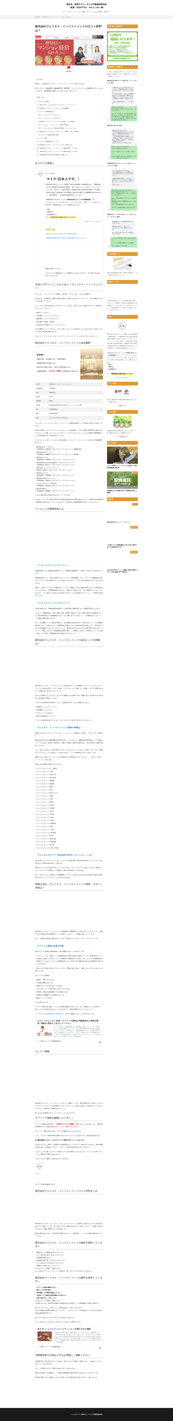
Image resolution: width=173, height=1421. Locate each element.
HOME (38, 17)
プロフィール (72, 11)
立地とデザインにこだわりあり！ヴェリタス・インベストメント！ (57, 105)
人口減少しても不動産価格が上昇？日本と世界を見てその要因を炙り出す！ (122, 561)
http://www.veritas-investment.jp (58, 418)
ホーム (64, 11)
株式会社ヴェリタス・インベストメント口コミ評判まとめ (54, 144)
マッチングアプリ (133, 463)
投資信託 (135, 488)
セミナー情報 (42, 138)
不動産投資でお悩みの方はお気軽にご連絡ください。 (53, 154)
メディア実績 (81, 11)
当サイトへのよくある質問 (94, 11)
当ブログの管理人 (43, 101)
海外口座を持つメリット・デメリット (118, 538)
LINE (36, 1158)
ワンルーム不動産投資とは (46, 111)
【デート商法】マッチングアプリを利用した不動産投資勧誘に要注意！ (122, 482)
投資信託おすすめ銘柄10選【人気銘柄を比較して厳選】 (122, 507)
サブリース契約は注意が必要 (48, 135)
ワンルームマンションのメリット (50, 115)
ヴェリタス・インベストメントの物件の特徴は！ (54, 125)
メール (40, 1364)
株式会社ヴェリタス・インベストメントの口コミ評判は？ (57, 17)
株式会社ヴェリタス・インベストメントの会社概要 (52, 108)
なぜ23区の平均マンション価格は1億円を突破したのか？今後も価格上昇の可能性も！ (122, 586)
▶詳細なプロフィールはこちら (93, 221)
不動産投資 (134, 567)
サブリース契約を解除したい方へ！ (48, 141)
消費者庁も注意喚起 (54, 1014)
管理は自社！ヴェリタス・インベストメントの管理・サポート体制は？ (58, 131)
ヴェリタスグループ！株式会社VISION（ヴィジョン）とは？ (57, 128)
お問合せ (106, 11)
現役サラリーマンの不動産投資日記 (92, 1414)
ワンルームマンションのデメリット (50, 118)
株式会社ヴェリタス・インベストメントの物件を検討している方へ (57, 148)
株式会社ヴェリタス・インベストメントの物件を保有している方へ (57, 151)
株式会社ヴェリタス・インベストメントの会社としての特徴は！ (56, 121)
